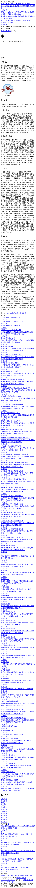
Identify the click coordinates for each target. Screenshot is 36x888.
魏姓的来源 (5, 587)
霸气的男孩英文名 (7, 730)
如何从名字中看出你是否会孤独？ (13, 471)
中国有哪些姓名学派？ (9, 545)
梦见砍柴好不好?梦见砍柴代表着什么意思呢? (17, 689)
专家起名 (31, 12)
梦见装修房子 (5, 670)
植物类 (19, 20)
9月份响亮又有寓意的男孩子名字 (12, 379)
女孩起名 (11, 16)
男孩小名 (4, 12)
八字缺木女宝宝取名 (8, 755)
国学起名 (17, 14)
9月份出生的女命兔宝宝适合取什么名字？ (15, 438)
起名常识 (24, 16)
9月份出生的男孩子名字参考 (11, 396)
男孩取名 (23, 876)
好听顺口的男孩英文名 (9, 726)
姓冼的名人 (5, 579)
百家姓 (30, 16)
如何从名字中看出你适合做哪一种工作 (14, 462)
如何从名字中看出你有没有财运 (12, 487)
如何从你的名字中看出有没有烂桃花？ (14, 479)
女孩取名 (29, 876)
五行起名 (24, 12)
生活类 (10, 22)
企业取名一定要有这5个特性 (11, 330)
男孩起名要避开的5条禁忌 (10, 363)
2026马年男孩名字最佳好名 (16, 313)
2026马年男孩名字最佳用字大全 (12, 321)
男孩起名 (4, 16)
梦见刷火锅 (5, 678)
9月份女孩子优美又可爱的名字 (11, 429)
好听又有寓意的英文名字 (9, 701)
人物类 (29, 20)
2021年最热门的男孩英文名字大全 (13, 734)
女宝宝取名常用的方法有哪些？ (12, 404)
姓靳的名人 (5, 562)
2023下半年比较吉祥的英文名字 (12, 709)
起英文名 (4, 24)
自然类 (13, 20)
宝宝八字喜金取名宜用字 (9, 780)
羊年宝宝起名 (5, 604)
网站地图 (11, 876)
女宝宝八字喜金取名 (8, 763)
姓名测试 (17, 16)
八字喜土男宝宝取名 (8, 772)
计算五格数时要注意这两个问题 (12, 504)
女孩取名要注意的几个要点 (10, 413)
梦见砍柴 (4, 687)
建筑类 (8, 20)
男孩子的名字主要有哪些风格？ (12, 355)
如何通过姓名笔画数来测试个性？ (13, 537)
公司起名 (11, 14)
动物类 (24, 20)
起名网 (16, 876)
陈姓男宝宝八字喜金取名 (9, 738)
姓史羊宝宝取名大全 (8, 637)
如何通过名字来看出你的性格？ (12, 496)
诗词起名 (4, 14)
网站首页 (4, 876)
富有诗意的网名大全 (8, 338)
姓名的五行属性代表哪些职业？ (12, 512)
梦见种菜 (4, 693)
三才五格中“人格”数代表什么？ (12, 521)
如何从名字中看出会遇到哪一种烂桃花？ (15, 454)
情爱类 (3, 20)
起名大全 (4, 10)
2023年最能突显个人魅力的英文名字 (13, 718)
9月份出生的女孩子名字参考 (11, 446)
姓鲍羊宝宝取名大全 (8, 645)
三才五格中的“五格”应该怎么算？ (13, 529)
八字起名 (17, 12)
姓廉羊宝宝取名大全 (8, 612)
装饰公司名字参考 (7, 346)
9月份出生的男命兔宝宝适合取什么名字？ (15, 388)
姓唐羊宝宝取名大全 (8, 628)
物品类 (5, 22)
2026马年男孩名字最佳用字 (10, 326)
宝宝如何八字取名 (7, 747)
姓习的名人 (5, 570)
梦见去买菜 (5, 662)
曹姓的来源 (5, 595)
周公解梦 (9, 18)
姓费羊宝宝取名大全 (8, 620)
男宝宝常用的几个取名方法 (10, 371)
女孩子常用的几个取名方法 (10, 421)
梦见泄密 (4, 653)
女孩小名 (11, 12)
